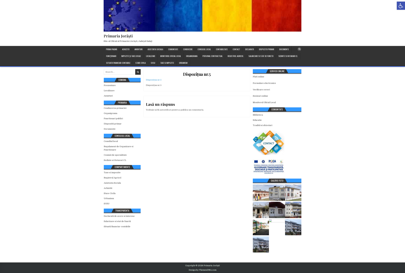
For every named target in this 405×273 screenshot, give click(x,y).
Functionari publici (113, 118)
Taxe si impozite (167, 62)
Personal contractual (212, 56)
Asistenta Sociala (155, 49)
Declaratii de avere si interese (119, 216)
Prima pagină (111, 49)
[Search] (299, 49)
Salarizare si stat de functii (261, 56)
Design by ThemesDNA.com (202, 270)
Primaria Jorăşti (118, 35)
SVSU (153, 62)
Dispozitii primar (266, 49)
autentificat (165, 110)
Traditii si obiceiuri (262, 125)
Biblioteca (258, 115)
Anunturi (138, 49)
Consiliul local (204, 49)
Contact (236, 49)
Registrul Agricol (235, 56)
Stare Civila (140, 62)
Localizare (150, 56)
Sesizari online (260, 96)
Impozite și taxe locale (131, 56)
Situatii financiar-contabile (118, 62)
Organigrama (191, 56)
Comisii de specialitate (115, 155)
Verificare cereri (261, 89)
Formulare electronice (264, 83)
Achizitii (125, 49)
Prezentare (110, 85)
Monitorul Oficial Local (170, 56)
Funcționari (111, 56)
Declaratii (249, 49)
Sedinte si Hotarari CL (288, 56)
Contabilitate (222, 49)
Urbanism (183, 62)
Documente (284, 49)
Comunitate (173, 49)
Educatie (257, 120)
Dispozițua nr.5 (197, 74)
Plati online (258, 76)
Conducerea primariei (115, 108)
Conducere (188, 49)
